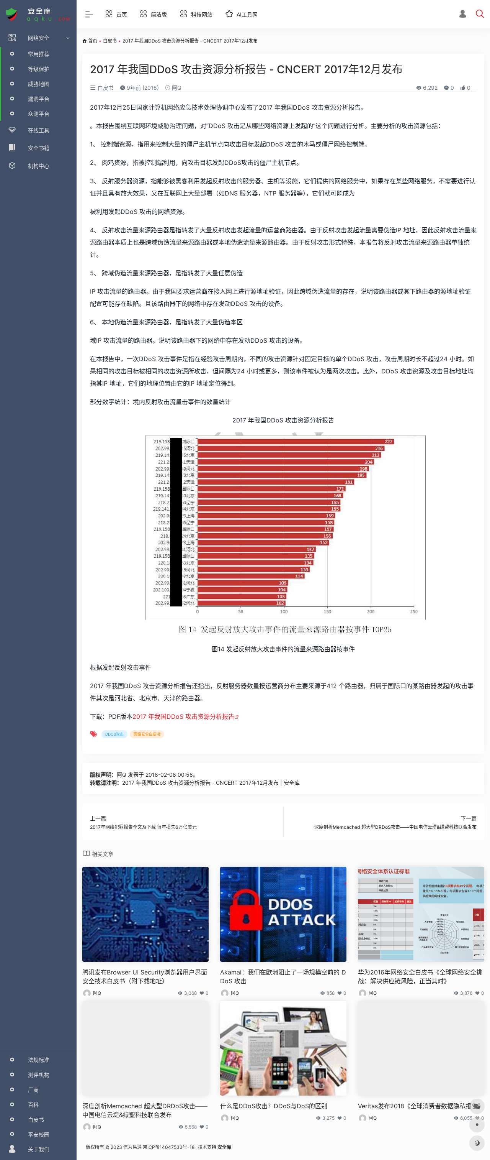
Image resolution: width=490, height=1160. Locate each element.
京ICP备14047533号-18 (168, 1147)
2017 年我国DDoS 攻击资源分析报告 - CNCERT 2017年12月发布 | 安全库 (211, 782)
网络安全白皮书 (147, 734)
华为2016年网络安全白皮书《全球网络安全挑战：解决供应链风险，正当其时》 (420, 976)
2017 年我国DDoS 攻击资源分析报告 (183, 716)
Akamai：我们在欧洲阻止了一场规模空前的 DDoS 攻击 (283, 976)
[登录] (463, 15)
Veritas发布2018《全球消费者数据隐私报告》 (421, 1106)
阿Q (175, 87)
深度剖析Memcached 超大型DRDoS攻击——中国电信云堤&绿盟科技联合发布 (144, 1110)
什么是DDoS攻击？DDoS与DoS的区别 (273, 1106)
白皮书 (110, 41)
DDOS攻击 (114, 734)
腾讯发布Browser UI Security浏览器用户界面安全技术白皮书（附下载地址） (144, 976)
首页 (92, 41)
